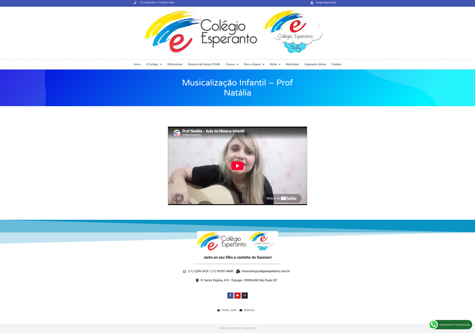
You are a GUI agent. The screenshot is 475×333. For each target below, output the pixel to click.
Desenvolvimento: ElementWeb (237, 328)
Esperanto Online (315, 64)
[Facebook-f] (230, 295)
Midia (273, 64)
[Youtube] (237, 295)
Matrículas (292, 64)
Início (137, 64)
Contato (336, 64)
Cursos (230, 64)
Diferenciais (175, 64)
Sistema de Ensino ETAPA (204, 64)
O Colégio (152, 64)
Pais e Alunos (252, 64)
